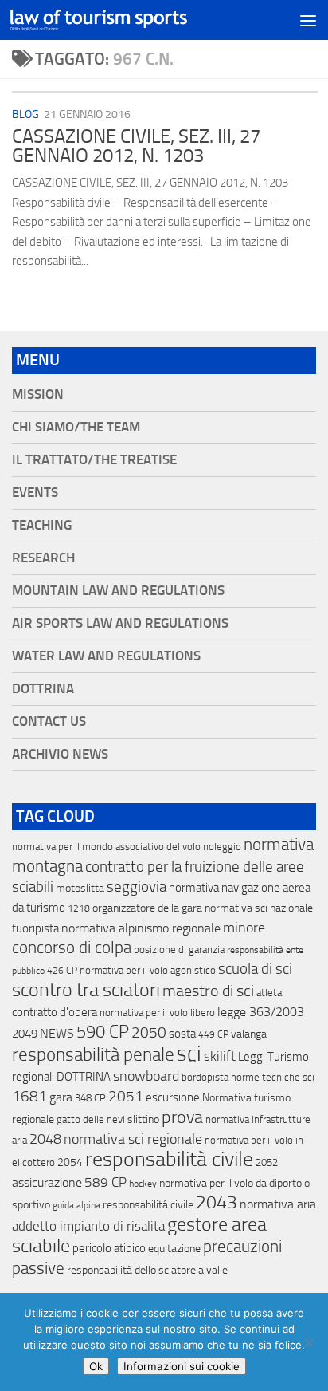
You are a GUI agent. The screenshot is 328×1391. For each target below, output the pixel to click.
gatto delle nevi (91, 1119)
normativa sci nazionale (259, 908)
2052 (267, 1162)
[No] (308, 1342)
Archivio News (60, 754)
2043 (216, 1202)
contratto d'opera (54, 1012)
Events (35, 492)
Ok (96, 1366)
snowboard (146, 1076)
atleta (269, 993)
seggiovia (136, 887)
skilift (220, 1056)
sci (189, 1053)
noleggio (222, 847)
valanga (249, 1034)
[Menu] (308, 20)
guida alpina (76, 1205)
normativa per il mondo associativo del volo (106, 847)
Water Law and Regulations (106, 656)
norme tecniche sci (272, 1077)
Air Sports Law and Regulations (120, 623)
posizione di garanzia (179, 950)
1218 (79, 908)
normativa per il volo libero (157, 1013)
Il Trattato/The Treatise (94, 459)
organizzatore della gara (147, 908)
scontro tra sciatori (86, 990)
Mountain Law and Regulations (118, 590)
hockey (143, 1183)
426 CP (62, 970)
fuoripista (35, 928)
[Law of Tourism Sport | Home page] (128, 20)
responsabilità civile (169, 1159)
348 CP (90, 1098)
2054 (70, 1162)
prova (182, 1117)
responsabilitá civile (148, 1205)
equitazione (174, 1248)
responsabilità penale (93, 1055)
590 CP (102, 1032)
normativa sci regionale (133, 1139)
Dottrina (43, 688)
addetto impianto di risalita (88, 1226)
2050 (148, 1033)
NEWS (57, 1033)
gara (60, 1097)
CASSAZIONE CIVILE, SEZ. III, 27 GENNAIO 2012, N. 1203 (136, 146)
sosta (182, 1034)
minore (244, 927)
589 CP (105, 1182)
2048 (45, 1139)
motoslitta (80, 888)
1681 (29, 1096)
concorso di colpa (71, 947)
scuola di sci (255, 969)
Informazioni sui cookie (181, 1366)
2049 (24, 1034)
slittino (143, 1119)
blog (25, 114)
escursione (173, 1097)
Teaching (42, 525)
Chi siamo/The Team (76, 427)
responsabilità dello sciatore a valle (147, 1270)
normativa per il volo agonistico (148, 970)
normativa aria (278, 1204)
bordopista (205, 1077)
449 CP (213, 1034)
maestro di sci (208, 990)
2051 (125, 1096)
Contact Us (49, 721)
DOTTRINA (84, 1077)
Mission (38, 394)
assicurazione (47, 1182)
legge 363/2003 (260, 1011)
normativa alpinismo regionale (141, 928)
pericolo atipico (109, 1248)
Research (43, 557)
